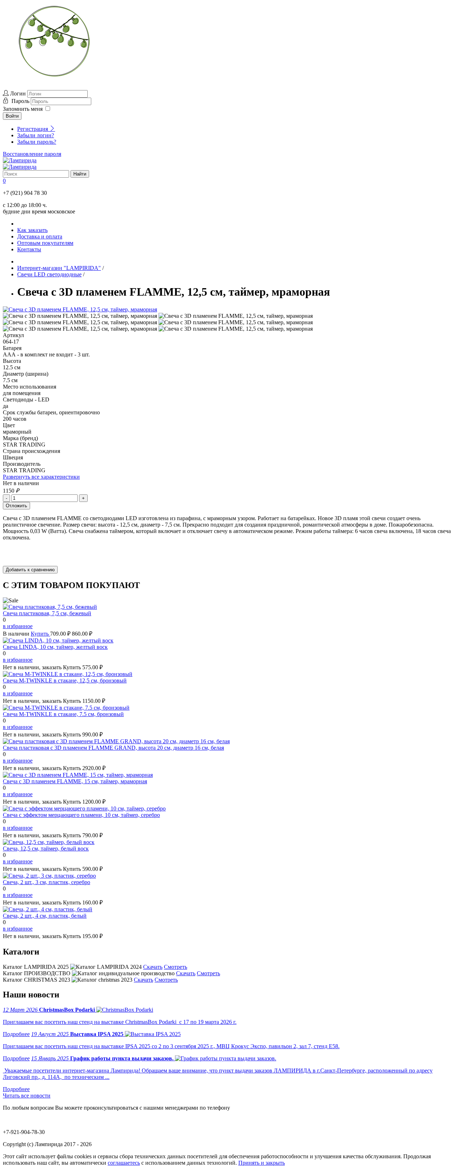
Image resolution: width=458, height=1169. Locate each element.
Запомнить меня (23, 109)
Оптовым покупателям (45, 243)
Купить (40, 634)
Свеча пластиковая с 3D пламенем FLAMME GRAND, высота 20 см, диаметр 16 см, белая (113, 748)
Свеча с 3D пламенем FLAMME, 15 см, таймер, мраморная (75, 781)
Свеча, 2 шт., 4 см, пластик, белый (45, 916)
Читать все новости (26, 1095)
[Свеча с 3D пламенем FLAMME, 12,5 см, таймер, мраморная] (80, 309)
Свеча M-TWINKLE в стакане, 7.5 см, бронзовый (63, 714)
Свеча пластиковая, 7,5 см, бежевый (47, 613)
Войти (12, 116)
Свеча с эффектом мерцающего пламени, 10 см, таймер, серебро (81, 815)
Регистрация (33, 129)
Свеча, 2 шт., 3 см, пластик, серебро (46, 882)
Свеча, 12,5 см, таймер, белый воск (46, 848)
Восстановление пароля (32, 154)
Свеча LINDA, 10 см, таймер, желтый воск (55, 647)
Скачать (152, 967)
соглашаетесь (124, 1163)
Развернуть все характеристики (41, 477)
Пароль (21, 101)
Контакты (29, 249)
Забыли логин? (35, 135)
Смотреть (175, 967)
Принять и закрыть (261, 1163)
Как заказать (32, 230)
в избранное (18, 626)
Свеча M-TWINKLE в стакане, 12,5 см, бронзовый (65, 680)
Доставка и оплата (39, 236)
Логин (18, 93)
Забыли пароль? (36, 142)
